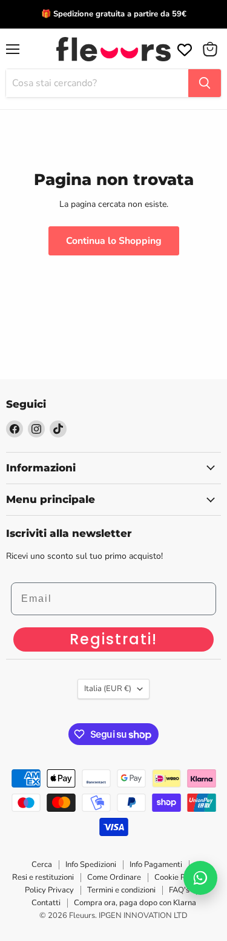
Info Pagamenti (156, 864)
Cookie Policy (178, 877)
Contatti (46, 902)
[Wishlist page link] (183, 48)
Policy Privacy (49, 890)
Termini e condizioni (121, 890)
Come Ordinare (114, 877)
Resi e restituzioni (43, 877)
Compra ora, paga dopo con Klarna (135, 902)
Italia (107, 688)
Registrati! (113, 639)
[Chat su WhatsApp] (200, 878)
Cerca (41, 864)
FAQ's (179, 890)
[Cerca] (204, 83)
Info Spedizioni (90, 864)
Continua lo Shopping (114, 241)
